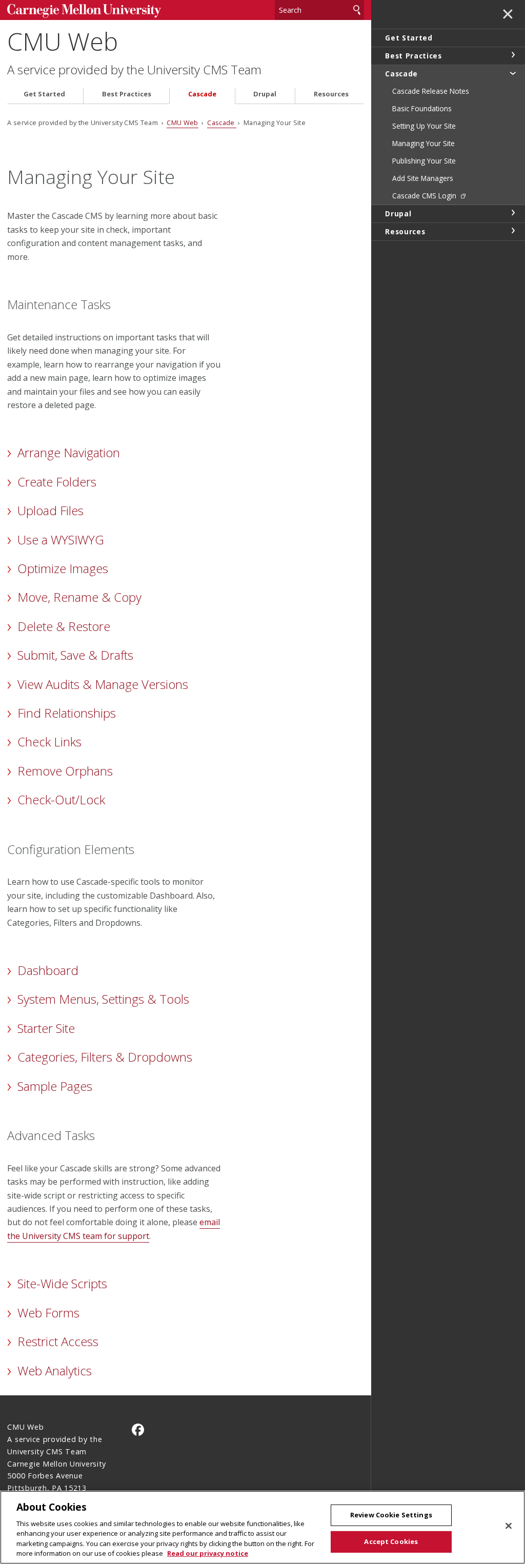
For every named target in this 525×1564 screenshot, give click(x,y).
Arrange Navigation (68, 452)
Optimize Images (62, 568)
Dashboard (47, 970)
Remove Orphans (65, 770)
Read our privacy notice (207, 1553)
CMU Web (62, 41)
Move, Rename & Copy (79, 596)
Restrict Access (57, 1341)
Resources (331, 94)
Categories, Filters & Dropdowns (104, 1056)
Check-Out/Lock (61, 799)
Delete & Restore (63, 626)
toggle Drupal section (512, 212)
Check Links (49, 741)
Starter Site (46, 1028)
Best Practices (126, 94)
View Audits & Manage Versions (102, 684)
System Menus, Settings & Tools (103, 998)
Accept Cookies (391, 1541)
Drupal (264, 94)
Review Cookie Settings (391, 1514)
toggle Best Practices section (512, 55)
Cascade (202, 94)
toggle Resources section (512, 230)
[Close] (508, 1526)
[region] (262, 1527)
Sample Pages (54, 1086)
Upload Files (50, 510)
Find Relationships (66, 712)
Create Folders (56, 481)
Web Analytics (54, 1370)
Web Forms (48, 1312)
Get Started (44, 94)
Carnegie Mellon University (84, 11)
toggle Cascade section (512, 72)
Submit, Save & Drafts (75, 654)
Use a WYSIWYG (60, 539)
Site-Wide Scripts (62, 1283)
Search (357, 10)
